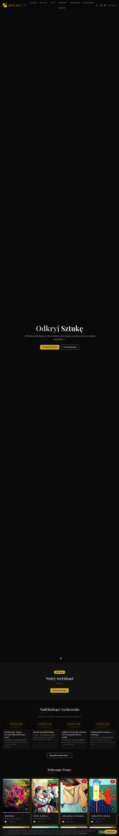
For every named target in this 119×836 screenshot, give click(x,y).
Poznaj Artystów (70, 347)
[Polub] (26, 809)
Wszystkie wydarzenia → (59, 755)
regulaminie (82, 833)
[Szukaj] (97, 5)
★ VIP (52, 3)
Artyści (43, 3)
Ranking (62, 8)
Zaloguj (112, 5)
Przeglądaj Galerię (49, 347)
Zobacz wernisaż (59, 690)
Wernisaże (75, 3)
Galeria (33, 3)
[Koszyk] (101, 5)
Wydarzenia (88, 3)
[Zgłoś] (105, 5)
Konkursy (62, 3)
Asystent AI (111, 832)
